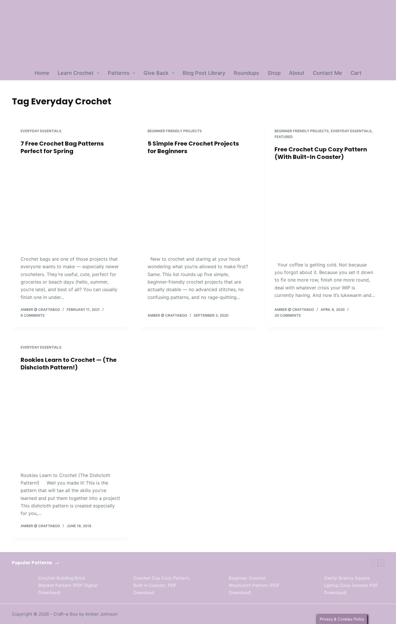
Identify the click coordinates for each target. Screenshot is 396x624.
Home (41, 73)
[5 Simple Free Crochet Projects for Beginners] (198, 205)
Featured (284, 137)
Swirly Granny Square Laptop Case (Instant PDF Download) (351, 585)
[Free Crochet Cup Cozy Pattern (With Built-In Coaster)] (325, 210)
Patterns (119, 73)
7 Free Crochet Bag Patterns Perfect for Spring (62, 147)
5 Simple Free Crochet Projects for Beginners (193, 147)
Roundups (246, 73)
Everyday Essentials (41, 131)
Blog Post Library (204, 73)
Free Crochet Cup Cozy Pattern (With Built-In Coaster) (321, 153)
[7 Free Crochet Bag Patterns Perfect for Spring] (71, 205)
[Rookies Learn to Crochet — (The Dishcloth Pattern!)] (71, 421)
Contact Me (327, 73)
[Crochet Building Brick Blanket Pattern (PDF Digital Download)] (22, 585)
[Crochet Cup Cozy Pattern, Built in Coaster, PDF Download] (117, 585)
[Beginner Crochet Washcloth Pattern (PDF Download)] (212, 585)
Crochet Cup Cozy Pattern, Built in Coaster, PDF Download (161, 585)
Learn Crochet (76, 73)
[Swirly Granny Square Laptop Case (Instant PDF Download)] (308, 585)
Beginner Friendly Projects (175, 131)
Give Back (155, 73)
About (296, 73)
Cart (356, 73)
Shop (274, 73)
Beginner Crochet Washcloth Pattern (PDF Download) (254, 585)
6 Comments (33, 315)
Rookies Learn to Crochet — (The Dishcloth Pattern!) (69, 363)
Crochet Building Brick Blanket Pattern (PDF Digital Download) (68, 585)
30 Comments (288, 315)
